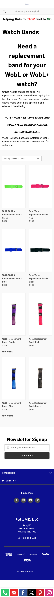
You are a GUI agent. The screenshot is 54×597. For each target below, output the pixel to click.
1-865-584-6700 (28, 538)
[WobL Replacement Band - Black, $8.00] (40, 378)
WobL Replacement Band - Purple (11, 341)
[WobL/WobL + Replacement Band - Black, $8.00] (40, 250)
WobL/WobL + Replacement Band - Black (38, 278)
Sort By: (7, 158)
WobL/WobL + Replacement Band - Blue (12, 278)
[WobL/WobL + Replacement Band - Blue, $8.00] (14, 250)
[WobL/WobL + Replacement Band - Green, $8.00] (14, 186)
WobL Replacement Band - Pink (38, 341)
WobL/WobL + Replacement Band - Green (12, 214)
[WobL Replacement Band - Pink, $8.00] (40, 314)
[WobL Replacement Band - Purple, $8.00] (14, 314)
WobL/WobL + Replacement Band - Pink (38, 214)
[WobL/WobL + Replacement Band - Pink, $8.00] (40, 186)
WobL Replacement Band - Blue (11, 405)
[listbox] (25, 158)
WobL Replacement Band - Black (38, 405)
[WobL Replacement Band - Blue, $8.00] (14, 378)
